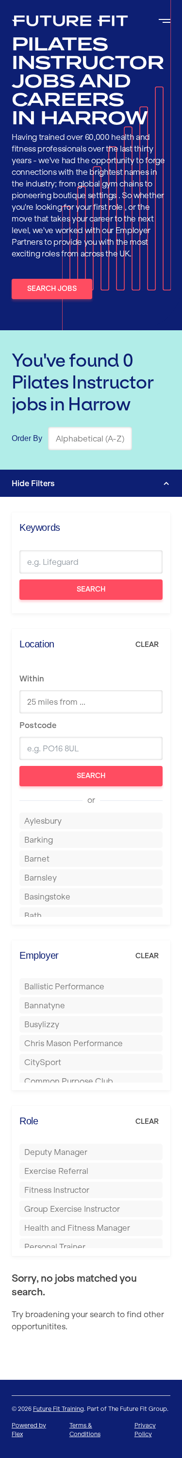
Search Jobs (52, 288)
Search (91, 589)
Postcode (37, 725)
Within (31, 678)
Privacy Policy (145, 1430)
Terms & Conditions (84, 1430)
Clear (147, 644)
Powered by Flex (29, 1430)
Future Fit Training (58, 1408)
